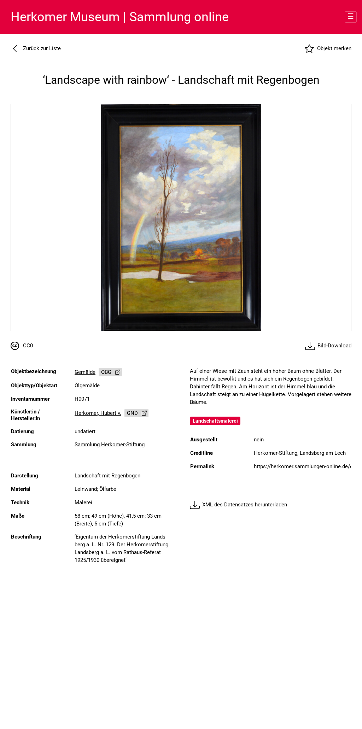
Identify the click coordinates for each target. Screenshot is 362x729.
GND (132, 413)
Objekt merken (334, 49)
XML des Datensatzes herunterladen (244, 505)
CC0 (28, 346)
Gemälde (85, 372)
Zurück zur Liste (42, 49)
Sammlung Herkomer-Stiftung (110, 445)
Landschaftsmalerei (215, 421)
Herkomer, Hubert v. (98, 413)
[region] (181, 217)
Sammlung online (120, 17)
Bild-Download (334, 346)
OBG (106, 372)
